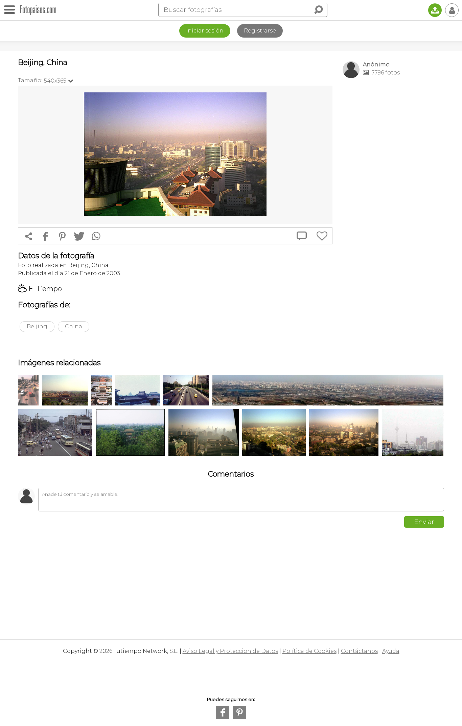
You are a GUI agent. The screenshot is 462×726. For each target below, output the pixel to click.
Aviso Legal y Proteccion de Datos (230, 651)
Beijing (37, 326)
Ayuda (390, 651)
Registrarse (260, 30)
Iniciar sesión (205, 30)
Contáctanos (359, 651)
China (73, 326)
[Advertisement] (393, 189)
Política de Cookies (309, 651)
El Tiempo (40, 289)
